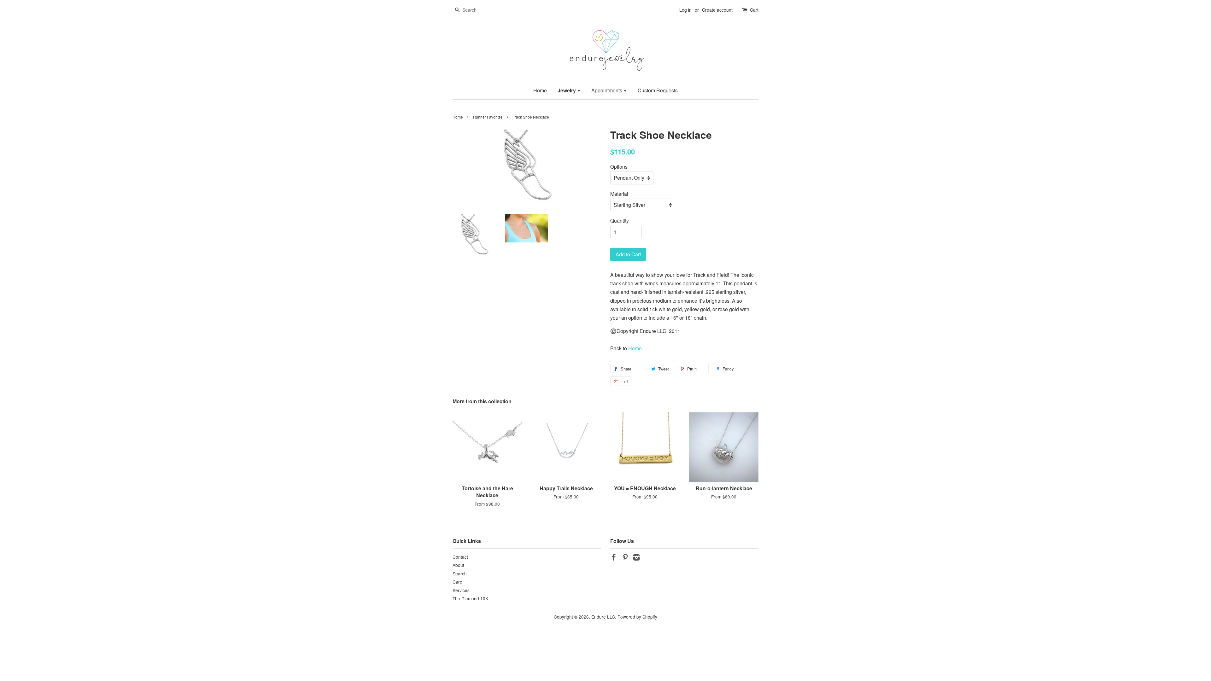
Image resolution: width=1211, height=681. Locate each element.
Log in (685, 10)
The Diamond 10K (470, 598)
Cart (754, 10)
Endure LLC (603, 617)
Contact (460, 557)
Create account (717, 10)
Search (460, 573)
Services (461, 590)
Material (619, 193)
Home (540, 90)
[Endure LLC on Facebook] (613, 558)
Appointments (607, 90)
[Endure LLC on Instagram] (636, 558)
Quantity (619, 220)
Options (619, 166)
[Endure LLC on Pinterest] (625, 558)
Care (457, 582)
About (458, 565)
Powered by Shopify (637, 617)
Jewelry (567, 90)
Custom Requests (658, 90)
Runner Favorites (488, 116)
